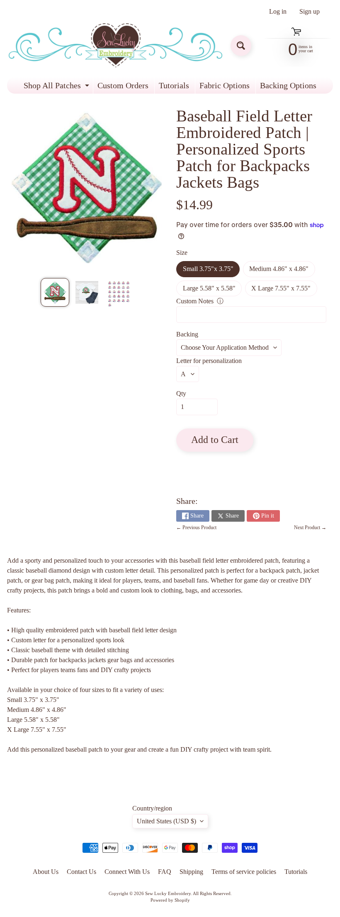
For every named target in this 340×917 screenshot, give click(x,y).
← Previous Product (196, 527)
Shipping (191, 871)
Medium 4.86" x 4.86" (282, 271)
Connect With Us (127, 871)
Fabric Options (224, 85)
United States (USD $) (166, 821)
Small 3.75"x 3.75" (211, 271)
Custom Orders (122, 85)
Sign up (309, 11)
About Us (45, 871)
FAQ (164, 871)
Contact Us (81, 871)
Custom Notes (195, 301)
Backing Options (288, 85)
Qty (181, 393)
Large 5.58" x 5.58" (212, 290)
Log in (278, 11)
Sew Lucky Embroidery (168, 893)
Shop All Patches (57, 87)
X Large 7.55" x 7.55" (284, 290)
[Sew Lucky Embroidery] (115, 45)
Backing (187, 334)
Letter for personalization (209, 360)
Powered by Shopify (170, 900)
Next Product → (310, 527)
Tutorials (174, 85)
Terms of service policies (243, 871)
